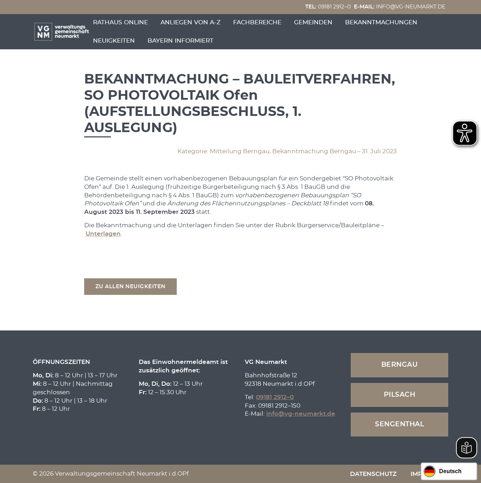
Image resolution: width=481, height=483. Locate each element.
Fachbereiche (257, 22)
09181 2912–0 (328, 7)
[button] (130, 286)
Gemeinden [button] (313, 22)
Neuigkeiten (114, 41)
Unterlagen (103, 234)
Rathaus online (120, 22)
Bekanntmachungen (381, 22)
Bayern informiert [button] (180, 41)
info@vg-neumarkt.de (399, 7)
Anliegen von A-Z (190, 22)
